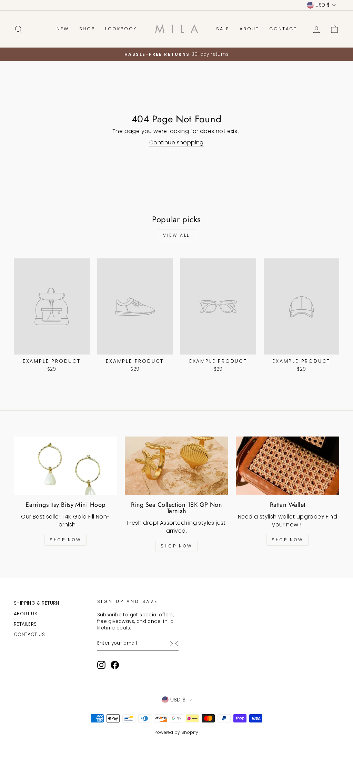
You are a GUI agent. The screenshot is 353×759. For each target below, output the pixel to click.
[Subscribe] (174, 643)
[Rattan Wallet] (287, 466)
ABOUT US (25, 614)
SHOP (87, 28)
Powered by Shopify (176, 732)
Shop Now (65, 540)
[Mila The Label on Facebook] (115, 665)
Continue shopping (176, 142)
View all (176, 235)
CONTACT (283, 28)
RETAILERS (25, 624)
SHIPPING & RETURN (36, 603)
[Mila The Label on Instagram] (101, 665)
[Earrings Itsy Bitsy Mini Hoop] (65, 466)
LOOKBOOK (121, 28)
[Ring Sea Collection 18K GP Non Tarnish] (176, 466)
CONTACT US (29, 634)
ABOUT (249, 28)
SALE (222, 28)
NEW (63, 28)
